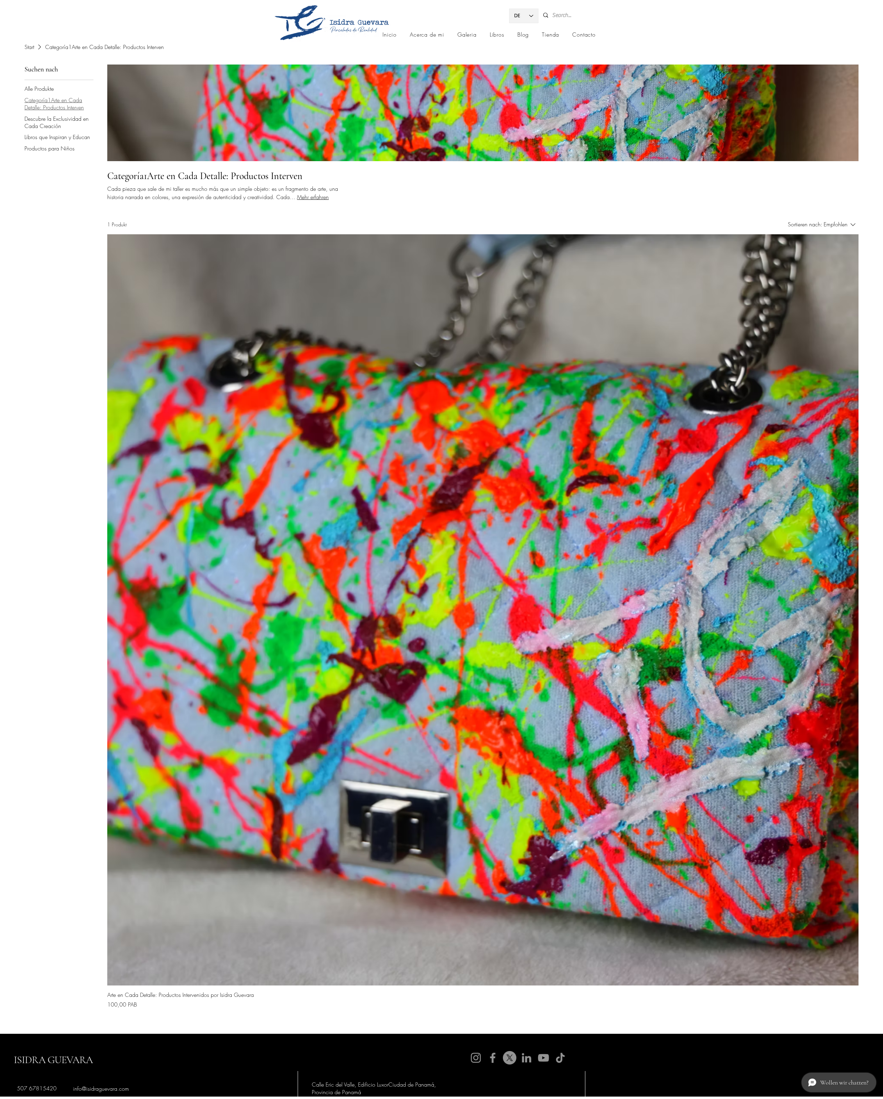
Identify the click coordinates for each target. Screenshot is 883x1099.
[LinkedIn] (526, 1057)
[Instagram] (476, 1057)
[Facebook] (492, 1057)
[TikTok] (560, 1057)
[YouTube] (543, 1057)
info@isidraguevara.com (101, 1088)
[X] (509, 1057)
